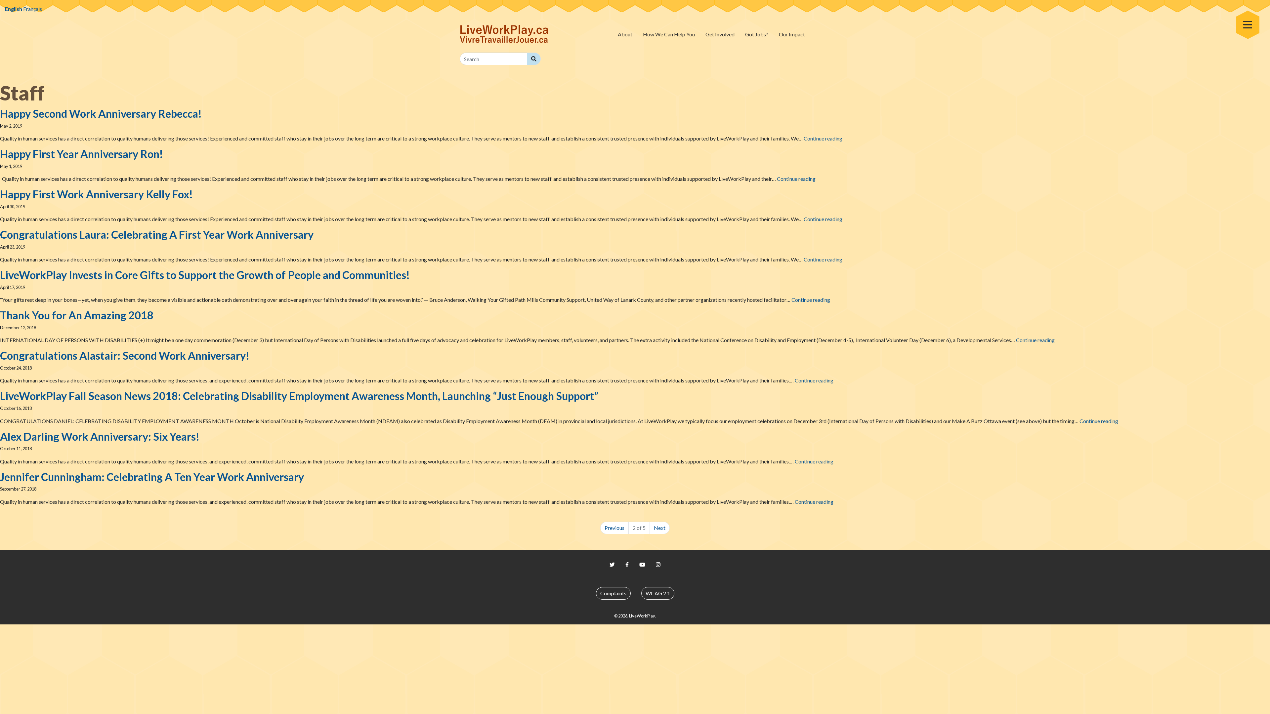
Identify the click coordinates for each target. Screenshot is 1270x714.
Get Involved (720, 34)
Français (32, 9)
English (13, 9)
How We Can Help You (669, 34)
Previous (614, 528)
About (625, 34)
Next (659, 528)
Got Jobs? (756, 34)
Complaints (613, 593)
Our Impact (792, 34)
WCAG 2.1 (658, 593)
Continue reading (823, 138)
